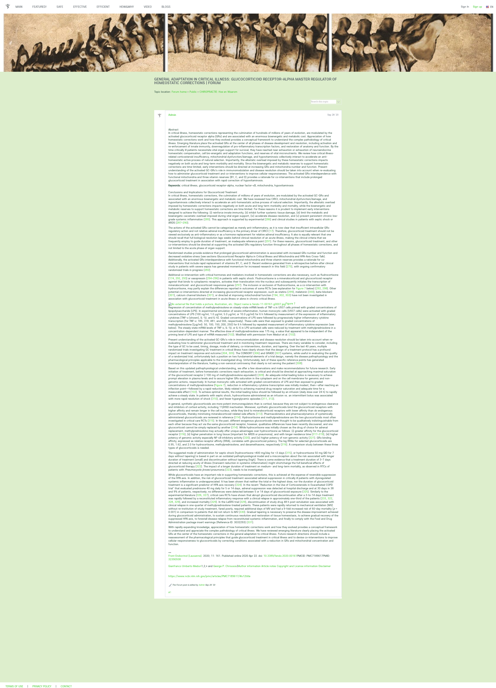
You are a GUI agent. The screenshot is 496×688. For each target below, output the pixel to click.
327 (205, 495)
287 (179, 222)
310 (214, 398)
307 (278, 353)
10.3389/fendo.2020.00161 (280, 555)
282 (207, 270)
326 (199, 495)
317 (315, 434)
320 (246, 437)
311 (264, 398)
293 (184, 278)
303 (287, 295)
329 (177, 502)
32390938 (174, 559)
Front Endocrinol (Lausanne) (185, 555)
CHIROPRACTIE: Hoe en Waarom (218, 91)
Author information (249, 566)
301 (171, 295)
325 (305, 491)
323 (228, 469)
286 (268, 219)
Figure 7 (290, 303)
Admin (172, 115)
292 (178, 278)
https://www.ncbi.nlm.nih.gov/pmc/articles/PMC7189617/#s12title (209, 576)
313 (259, 414)
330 (242, 512)
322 (198, 466)
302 (281, 295)
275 (289, 266)
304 (224, 353)
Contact (66, 686)
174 (171, 278)
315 (211, 420)
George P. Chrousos (225, 566)
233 (323, 498)
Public (193, 91)
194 (275, 295)
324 (238, 485)
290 (185, 222)
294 (209, 278)
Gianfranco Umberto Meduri (184, 566)
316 (182, 434)
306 (256, 353)
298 (324, 288)
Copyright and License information (297, 566)
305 (231, 353)
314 (237, 417)
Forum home (179, 91)
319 (321, 434)
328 (170, 502)
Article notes (268, 566)
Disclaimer (325, 566)
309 (260, 375)
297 (238, 285)
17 (271, 231)
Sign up (477, 6)
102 (231, 334)
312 (271, 398)
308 (299, 363)
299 (290, 292)
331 (250, 522)
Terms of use (14, 686)
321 (312, 437)
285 (207, 219)
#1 (169, 592)
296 (215, 278)
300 (311, 292)
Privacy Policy (41, 686)
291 (268, 241)
